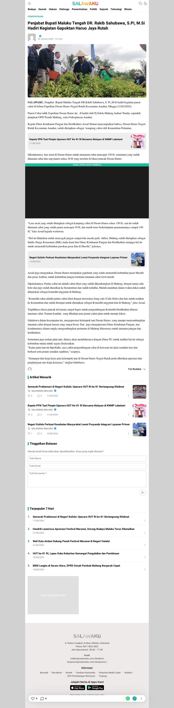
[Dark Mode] (145, 3)
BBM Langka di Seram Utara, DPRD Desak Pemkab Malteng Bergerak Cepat (76, 565)
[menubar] (29, 3)
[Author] (32, 37)
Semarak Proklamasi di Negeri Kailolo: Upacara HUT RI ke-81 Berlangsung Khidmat (76, 386)
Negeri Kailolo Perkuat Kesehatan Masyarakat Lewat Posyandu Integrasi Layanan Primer (78, 257)
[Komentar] (42, 698)
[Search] (140, 3)
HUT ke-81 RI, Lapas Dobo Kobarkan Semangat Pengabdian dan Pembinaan (76, 553)
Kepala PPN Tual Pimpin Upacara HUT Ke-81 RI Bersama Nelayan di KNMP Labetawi (76, 139)
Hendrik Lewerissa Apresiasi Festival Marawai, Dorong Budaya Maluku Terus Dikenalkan (83, 529)
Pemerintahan (35, 16)
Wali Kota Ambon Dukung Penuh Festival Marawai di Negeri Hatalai (71, 541)
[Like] (33, 698)
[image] (139, 392)
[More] (128, 396)
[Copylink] (135, 698)
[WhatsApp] (128, 698)
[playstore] (95, 688)
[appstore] (77, 688)
